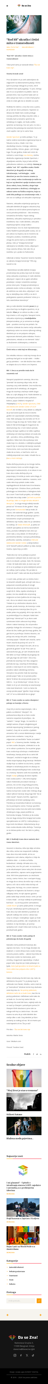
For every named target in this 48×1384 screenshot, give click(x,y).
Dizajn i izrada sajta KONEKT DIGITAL (24, 1372)
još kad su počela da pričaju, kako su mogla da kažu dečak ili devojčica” (24, 500)
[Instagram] (15, 1355)
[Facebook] (21, 1355)
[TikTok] (33, 1355)
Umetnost (13, 1276)
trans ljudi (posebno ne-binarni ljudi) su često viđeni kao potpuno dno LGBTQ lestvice (23, 969)
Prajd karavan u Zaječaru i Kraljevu (23, 1218)
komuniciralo (21, 509)
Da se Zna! (15, 47)
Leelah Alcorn (12, 906)
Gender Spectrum (13, 137)
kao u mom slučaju (14, 458)
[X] (27, 1355)
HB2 (13, 742)
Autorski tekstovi (28, 47)
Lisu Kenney (28, 155)
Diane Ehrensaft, (24, 525)
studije (14, 776)
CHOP (18, 404)
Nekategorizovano (17, 1271)
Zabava (12, 1284)
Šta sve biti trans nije (22, 1029)
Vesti (11, 1280)
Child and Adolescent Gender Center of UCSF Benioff (23, 407)
